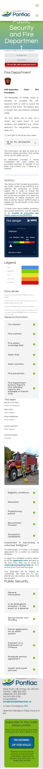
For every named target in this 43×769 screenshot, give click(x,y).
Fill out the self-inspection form (21, 64)
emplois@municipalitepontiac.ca (18, 565)
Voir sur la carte (14, 252)
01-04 (12, 312)
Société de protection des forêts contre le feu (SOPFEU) (21, 214)
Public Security (21, 60)
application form (20, 560)
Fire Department (21, 55)
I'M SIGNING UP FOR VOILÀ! (21, 742)
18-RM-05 (20, 312)
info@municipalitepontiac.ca (17, 701)
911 (26, 706)
